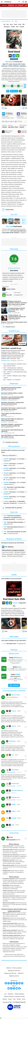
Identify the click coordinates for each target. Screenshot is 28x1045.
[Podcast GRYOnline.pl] (17, 983)
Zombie (11, 64)
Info (4, 24)
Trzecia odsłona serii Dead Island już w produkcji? (14, 415)
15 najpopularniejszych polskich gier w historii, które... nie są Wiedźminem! (14, 310)
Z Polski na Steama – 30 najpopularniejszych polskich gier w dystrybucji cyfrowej (14, 317)
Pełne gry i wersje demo (9, 455)
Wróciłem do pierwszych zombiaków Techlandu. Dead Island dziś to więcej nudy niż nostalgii (14, 303)
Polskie (23, 64)
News (11, 24)
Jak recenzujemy (14, 284)
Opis (8, 24)
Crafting (10, 66)
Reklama (5, 999)
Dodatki (13, 26)
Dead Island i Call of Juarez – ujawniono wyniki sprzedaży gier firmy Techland (14, 409)
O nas (5, 994)
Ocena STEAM (14, 678)
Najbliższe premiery (14, 976)
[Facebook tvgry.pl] (19, 988)
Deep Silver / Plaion (13, 127)
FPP (7, 64)
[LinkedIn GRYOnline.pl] (19, 983)
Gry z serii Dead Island (14, 225)
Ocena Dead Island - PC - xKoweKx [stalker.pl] (14, 792)
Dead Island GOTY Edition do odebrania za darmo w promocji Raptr (14, 420)
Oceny (19, 24)
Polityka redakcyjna (19, 994)
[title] (14, 839)
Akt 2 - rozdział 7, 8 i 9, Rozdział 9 (12, 379)
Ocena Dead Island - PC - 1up (14, 761)
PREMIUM (4, 5)
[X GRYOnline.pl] (11, 983)
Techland (4, 127)
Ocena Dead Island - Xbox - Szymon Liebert (14, 701)
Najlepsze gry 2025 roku (10, 973)
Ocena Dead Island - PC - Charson (14, 717)
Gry (16, 5)
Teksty (15, 24)
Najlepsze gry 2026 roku (14, 970)
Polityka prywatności (9, 996)
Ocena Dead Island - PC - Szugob (14, 813)
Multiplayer (16, 66)
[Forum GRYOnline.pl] (22, 983)
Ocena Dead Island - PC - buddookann (14, 746)
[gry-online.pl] (7, 2)
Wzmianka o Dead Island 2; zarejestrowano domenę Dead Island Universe (14, 404)
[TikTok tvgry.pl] (11, 988)
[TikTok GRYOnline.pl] (14, 983)
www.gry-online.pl (5, 21)
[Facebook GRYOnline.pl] (6, 983)
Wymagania (7, 26)
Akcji (16, 21)
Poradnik (22, 26)
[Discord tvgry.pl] (17, 988)
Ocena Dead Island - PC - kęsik (14, 826)
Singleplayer (23, 66)
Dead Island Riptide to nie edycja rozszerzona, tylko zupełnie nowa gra (14, 437)
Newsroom (11, 5)
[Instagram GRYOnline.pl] (8, 983)
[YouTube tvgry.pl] (8, 988)
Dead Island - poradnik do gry (14, 357)
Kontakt (19, 999)
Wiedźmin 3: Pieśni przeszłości (14, 968)
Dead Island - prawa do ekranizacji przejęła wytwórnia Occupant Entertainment (14, 398)
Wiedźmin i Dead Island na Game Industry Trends (14, 323)
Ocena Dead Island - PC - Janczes (14, 732)
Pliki (23, 24)
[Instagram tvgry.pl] (14, 988)
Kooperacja (4, 66)
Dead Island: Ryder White (14, 598)
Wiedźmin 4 (21, 973)
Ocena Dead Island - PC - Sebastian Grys (14, 799)
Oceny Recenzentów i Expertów (14, 661)
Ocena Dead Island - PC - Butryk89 (14, 820)
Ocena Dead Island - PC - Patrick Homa (14, 785)
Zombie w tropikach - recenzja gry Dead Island (14, 268)
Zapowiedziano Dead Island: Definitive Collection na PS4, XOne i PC (14, 389)
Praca (14, 999)
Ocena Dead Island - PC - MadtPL (14, 806)
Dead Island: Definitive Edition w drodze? (14, 394)
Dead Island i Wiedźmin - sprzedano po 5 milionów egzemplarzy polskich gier (14, 426)
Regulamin (10, 994)
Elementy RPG (17, 64)
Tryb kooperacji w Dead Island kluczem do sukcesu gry (14, 431)
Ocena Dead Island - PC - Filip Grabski (14, 775)
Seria (17, 26)
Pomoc (23, 999)
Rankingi (20, 5)
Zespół (10, 999)
